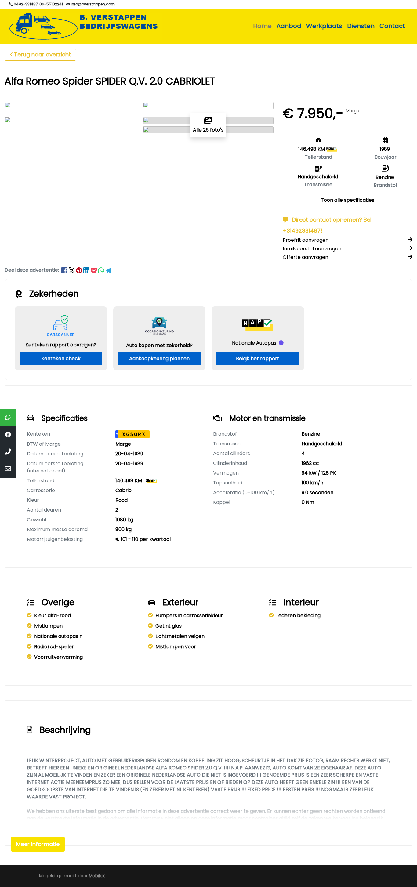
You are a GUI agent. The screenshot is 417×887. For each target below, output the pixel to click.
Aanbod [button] (289, 26)
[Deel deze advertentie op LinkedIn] (87, 269)
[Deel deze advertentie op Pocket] (94, 269)
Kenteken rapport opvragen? (60, 344)
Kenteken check (61, 358)
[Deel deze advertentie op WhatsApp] (101, 269)
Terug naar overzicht (42, 54)
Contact (392, 26)
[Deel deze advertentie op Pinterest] (79, 269)
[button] (347, 200)
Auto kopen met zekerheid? (159, 345)
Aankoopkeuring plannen (159, 358)
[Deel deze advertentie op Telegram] (108, 269)
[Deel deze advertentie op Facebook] (65, 269)
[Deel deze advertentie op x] (72, 269)
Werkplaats (324, 26)
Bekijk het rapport (257, 358)
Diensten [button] (361, 26)
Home (262, 26)
